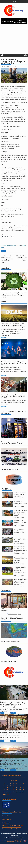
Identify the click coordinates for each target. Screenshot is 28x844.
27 (20, 792)
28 (23, 792)
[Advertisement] (14, 39)
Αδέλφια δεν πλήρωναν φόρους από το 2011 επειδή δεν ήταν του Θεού (21, 258)
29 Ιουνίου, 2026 (4, 758)
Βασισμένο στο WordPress (8, 840)
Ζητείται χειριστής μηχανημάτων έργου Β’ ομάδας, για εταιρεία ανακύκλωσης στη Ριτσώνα (14, 295)
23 (7, 792)
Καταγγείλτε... (6, 815)
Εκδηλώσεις (3, 250)
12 (16, 787)
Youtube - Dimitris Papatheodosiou (11, 827)
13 (20, 787)
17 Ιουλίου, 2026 (4, 701)
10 (10, 787)
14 (23, 787)
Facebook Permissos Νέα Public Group (12, 825)
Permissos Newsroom (15, 66)
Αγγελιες (2, 712)
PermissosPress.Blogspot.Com (10, 828)
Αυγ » (8, 794)
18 (13, 789)
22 (4, 792)
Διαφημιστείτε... (6, 819)
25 (13, 792)
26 (16, 792)
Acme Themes (17, 841)
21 (23, 789)
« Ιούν (4, 794)
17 (10, 789)
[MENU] (26, 55)
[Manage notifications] (24, 841)
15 (4, 789)
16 (7, 789)
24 (10, 792)
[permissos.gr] (2, 55)
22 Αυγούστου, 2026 (6, 323)
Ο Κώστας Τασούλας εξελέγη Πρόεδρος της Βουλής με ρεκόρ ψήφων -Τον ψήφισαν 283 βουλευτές (7, 259)
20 (20, 789)
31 (10, 794)
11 (13, 787)
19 (16, 789)
